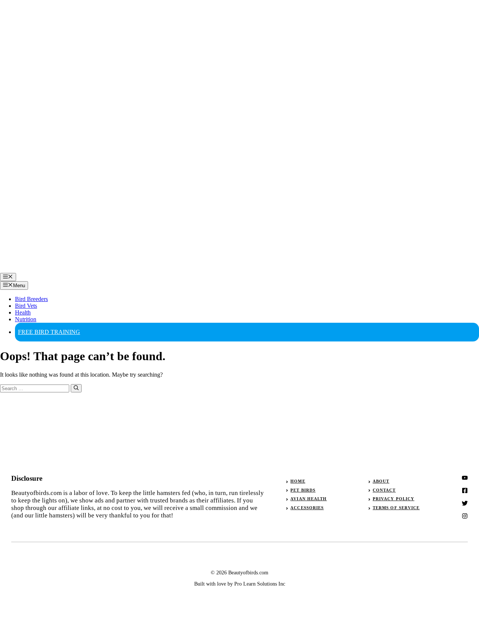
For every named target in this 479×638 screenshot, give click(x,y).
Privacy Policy (393, 498)
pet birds (302, 490)
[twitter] (465, 490)
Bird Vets (26, 306)
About (381, 481)
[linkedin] (465, 516)
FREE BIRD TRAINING (49, 332)
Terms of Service (396, 507)
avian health (308, 498)
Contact (384, 490)
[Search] (76, 388)
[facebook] (465, 503)
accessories (307, 507)
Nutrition (25, 319)
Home (297, 481)
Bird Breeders (31, 299)
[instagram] (465, 478)
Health (23, 312)
